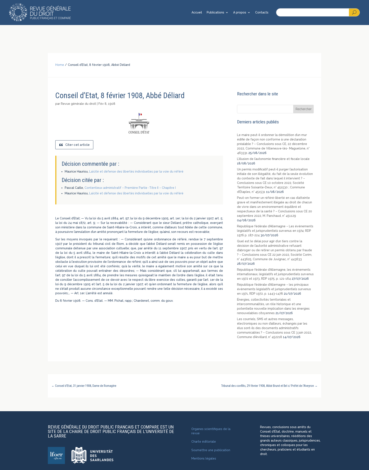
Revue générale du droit (78, 103)
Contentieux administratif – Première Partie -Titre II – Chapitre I (130, 187)
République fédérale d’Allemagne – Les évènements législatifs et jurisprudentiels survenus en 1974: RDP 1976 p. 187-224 (275, 231)
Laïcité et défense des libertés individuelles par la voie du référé (136, 171)
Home (59, 65)
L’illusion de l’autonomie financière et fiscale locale (273, 159)
